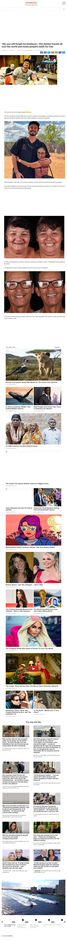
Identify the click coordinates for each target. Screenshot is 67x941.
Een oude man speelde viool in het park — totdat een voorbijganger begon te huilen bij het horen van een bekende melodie (46, 837)
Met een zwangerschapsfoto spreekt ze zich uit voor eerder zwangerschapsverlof (15, 836)
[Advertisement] (33, 26)
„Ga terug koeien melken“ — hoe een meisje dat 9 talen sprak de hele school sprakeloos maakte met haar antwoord (46, 777)
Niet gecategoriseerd (27, 50)
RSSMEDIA (31, 2)
